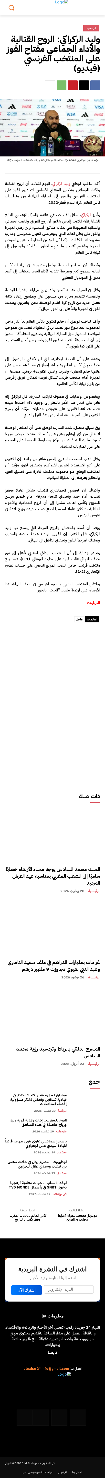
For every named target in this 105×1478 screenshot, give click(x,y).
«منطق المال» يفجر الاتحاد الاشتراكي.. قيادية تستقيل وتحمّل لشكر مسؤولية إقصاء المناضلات (38, 1099)
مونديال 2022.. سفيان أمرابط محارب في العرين (77, 1217)
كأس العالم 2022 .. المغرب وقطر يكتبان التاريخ (28, 1217)
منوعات (61, 1131)
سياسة (62, 1111)
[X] (84, 85)
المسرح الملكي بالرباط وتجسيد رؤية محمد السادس (58, 1052)
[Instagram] (59, 1418)
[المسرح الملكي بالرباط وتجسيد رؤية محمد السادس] (52, 1034)
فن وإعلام (60, 1194)
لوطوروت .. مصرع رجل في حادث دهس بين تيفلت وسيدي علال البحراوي (37, 1164)
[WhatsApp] (61, 85)
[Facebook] (95, 85)
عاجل (79, 619)
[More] (50, 85)
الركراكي (86, 215)
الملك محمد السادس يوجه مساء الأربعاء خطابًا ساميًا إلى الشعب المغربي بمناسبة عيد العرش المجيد (53, 876)
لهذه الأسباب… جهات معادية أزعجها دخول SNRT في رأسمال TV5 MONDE (38, 1185)
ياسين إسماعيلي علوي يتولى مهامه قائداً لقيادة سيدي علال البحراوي (36, 1143)
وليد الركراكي (61, 184)
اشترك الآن (26, 1290)
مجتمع (62, 1152)
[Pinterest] (73, 85)
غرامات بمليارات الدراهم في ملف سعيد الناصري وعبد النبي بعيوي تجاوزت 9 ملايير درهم (54, 966)
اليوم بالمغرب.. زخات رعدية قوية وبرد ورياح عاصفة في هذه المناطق (38, 1122)
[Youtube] (25, 1418)
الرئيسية (94, 891)
